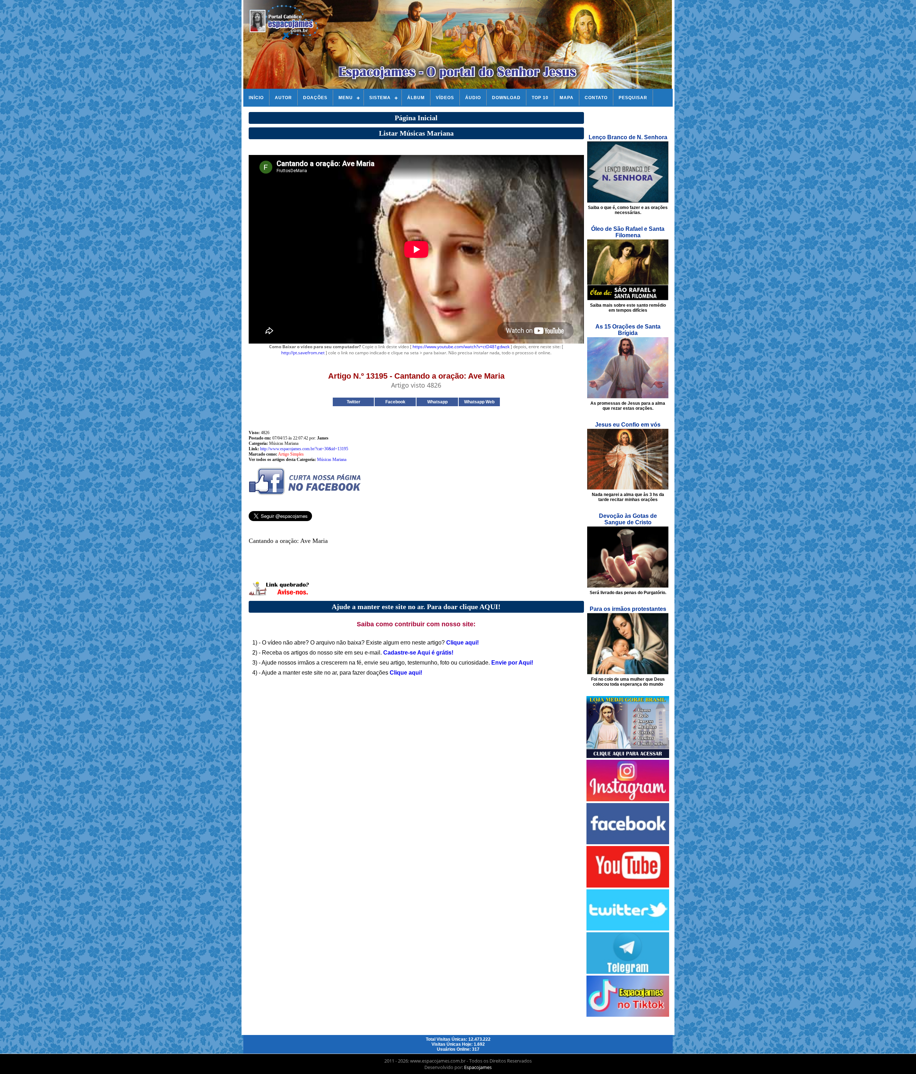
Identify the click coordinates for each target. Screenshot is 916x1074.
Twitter (353, 401)
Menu (345, 97)
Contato (596, 97)
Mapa (567, 97)
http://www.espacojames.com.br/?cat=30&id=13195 (304, 448)
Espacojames (478, 1067)
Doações (315, 97)
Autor (283, 97)
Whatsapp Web (479, 401)
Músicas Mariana (331, 459)
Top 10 (540, 97)
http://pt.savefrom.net (303, 353)
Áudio (473, 97)
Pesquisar (633, 97)
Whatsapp (437, 401)
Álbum (416, 97)
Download (506, 97)
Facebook (395, 401)
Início (256, 97)
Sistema (380, 97)
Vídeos (445, 97)
